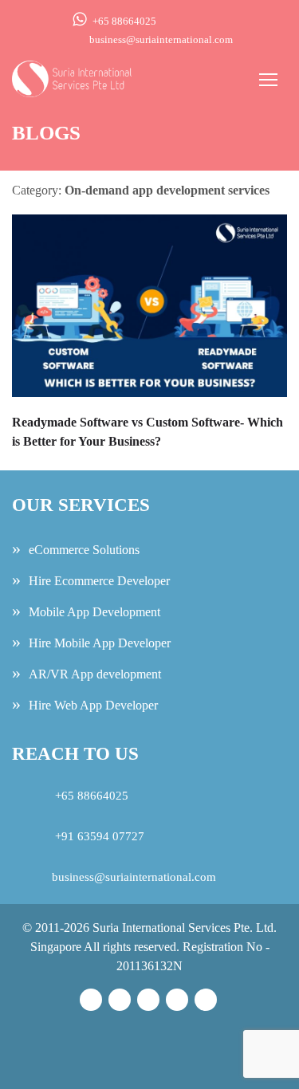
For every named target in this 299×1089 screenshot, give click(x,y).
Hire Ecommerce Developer (99, 581)
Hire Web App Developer (93, 705)
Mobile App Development (94, 612)
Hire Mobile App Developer (100, 643)
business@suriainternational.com (161, 39)
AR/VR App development (95, 674)
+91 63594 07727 (98, 836)
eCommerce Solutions (84, 549)
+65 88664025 (124, 21)
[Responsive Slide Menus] (72, 77)
